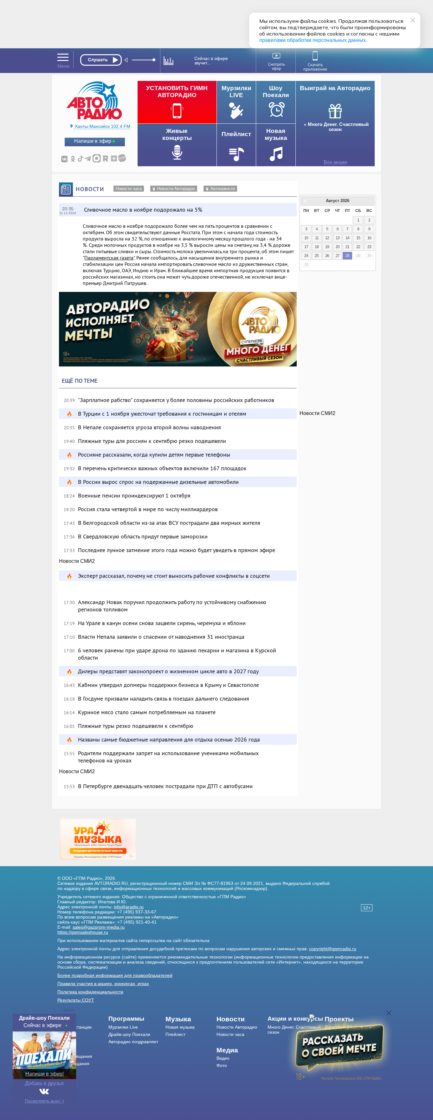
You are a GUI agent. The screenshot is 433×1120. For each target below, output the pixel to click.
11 (317, 238)
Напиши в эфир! (44, 1074)
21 (347, 247)
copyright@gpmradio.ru (332, 948)
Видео (223, 1058)
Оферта (65, 1078)
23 (369, 247)
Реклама (66, 1048)
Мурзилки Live (123, 1027)
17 (306, 247)
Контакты (66, 1041)
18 (317, 247)
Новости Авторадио (176, 188)
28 (347, 256)
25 (317, 256)
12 (327, 238)
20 (337, 247)
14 (347, 238)
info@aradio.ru (129, 906)
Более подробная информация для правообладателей (114, 975)
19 (327, 247)
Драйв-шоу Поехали (129, 1034)
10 (306, 238)
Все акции (335, 162)
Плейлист (175, 1034)
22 (358, 247)
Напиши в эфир (92, 141)
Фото (222, 1065)
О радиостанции (74, 1027)
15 (358, 238)
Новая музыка (180, 1027)
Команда (66, 1034)
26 (327, 256)
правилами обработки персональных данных (312, 40)
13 (337, 238)
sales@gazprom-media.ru (99, 927)
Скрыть (68, 1009)
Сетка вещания (73, 1063)
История (66, 1070)
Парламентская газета (108, 257)
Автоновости (222, 188)
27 (337, 256)
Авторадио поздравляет (133, 1041)
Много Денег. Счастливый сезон (338, 127)
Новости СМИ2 (77, 561)
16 (369, 238)
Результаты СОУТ (75, 1000)
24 (306, 256)
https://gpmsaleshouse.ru (82, 932)
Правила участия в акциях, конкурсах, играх (103, 983)
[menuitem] (82, 1019)
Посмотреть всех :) (44, 1101)
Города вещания (74, 1056)
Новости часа (129, 188)
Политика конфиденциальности (90, 991)
